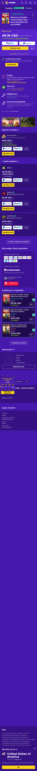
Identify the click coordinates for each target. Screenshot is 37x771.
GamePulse (10, 216)
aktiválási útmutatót (17, 90)
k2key (9, 168)
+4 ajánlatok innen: (18, 54)
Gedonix (9, 192)
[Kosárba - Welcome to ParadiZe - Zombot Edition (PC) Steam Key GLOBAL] (31, 319)
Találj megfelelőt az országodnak (16, 82)
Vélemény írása (18, 366)
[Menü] (2, 2)
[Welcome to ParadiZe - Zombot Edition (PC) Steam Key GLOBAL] (18, 315)
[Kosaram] (30, 2)
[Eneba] (10, 2)
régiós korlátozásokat (13, 81)
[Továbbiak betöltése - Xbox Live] (3, 87)
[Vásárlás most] (10, 43)
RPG (27, 381)
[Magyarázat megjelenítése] (23, 194)
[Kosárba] (32, 48)
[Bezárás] (35, 748)
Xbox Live (21, 88)
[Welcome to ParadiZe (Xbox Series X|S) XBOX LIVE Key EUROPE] (18, 330)
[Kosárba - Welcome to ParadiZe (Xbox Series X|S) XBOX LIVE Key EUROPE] (31, 334)
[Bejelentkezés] (35, 2)
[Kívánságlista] (26, 2)
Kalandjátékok (18, 381)
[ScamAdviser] (12, 270)
